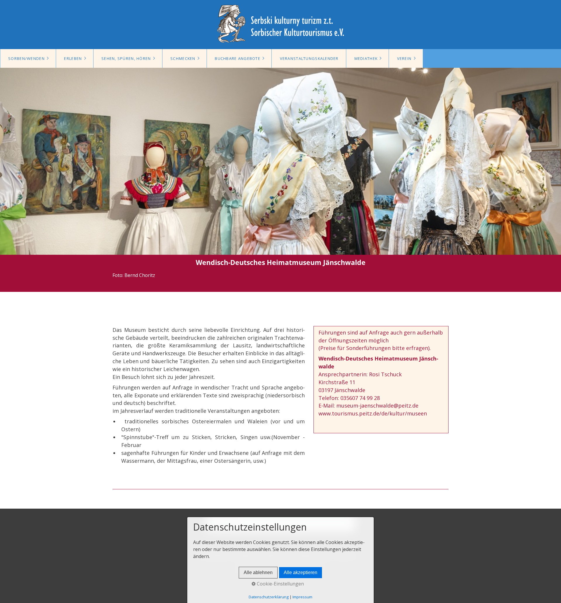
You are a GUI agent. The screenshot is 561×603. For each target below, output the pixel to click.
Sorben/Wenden (26, 58)
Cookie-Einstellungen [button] (280, 584)
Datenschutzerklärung (269, 596)
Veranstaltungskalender (309, 58)
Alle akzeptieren (300, 572)
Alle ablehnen (258, 572)
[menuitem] (28, 58)
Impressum (302, 596)
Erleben (73, 58)
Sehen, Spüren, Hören (126, 58)
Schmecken (182, 58)
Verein (404, 58)
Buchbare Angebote (237, 58)
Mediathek (366, 58)
